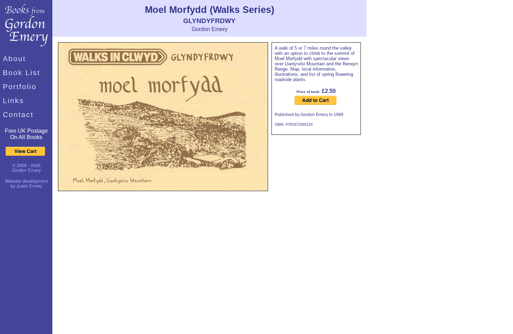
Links (13, 100)
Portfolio (20, 86)
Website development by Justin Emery (26, 183)
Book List (21, 72)
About (14, 59)
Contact (18, 114)
